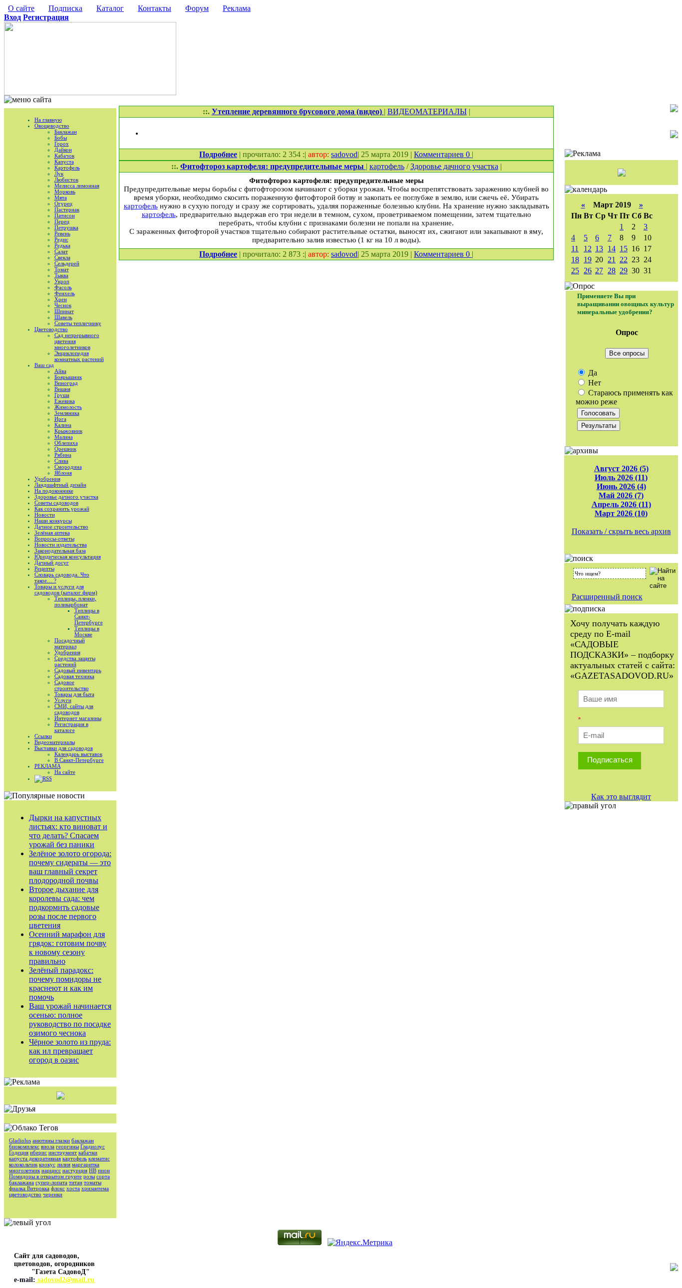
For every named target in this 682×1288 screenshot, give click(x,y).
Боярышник (68, 377)
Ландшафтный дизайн (60, 485)
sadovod (344, 154)
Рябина (62, 455)
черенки (52, 1194)
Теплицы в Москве (86, 631)
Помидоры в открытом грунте (45, 1176)
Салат (61, 251)
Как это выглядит (621, 796)
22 (624, 259)
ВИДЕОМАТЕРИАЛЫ (427, 111)
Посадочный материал (69, 643)
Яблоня (63, 473)
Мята (60, 197)
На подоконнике (53, 491)
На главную (48, 120)
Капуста (64, 162)
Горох (61, 144)
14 (612, 248)
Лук (58, 174)
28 (612, 270)
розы (89, 1176)
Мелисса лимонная (76, 185)
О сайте (21, 8)
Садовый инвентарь (77, 670)
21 (612, 259)
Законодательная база (60, 550)
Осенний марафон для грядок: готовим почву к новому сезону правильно (67, 947)
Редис (61, 239)
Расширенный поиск (607, 596)
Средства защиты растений (74, 661)
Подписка (65, 8)
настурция (74, 1170)
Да (591, 372)
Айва (60, 371)
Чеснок (62, 305)
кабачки (87, 1152)
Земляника (66, 413)
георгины (67, 1146)
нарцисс (51, 1170)
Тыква (61, 275)
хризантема (95, 1188)
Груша (61, 395)
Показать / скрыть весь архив (621, 531)
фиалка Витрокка (29, 1188)
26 (588, 270)
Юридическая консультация (67, 556)
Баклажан (65, 132)
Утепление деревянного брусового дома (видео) (298, 111)
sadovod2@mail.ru (64, 1280)
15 (624, 248)
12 (588, 248)
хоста (73, 1188)
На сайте (64, 772)
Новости (44, 515)
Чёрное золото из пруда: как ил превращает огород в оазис (70, 1051)
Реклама (237, 8)
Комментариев (440, 154)
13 (599, 248)
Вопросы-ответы (54, 539)
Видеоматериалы (54, 742)
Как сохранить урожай (61, 509)
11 (575, 248)
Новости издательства (60, 545)
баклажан (82, 1140)
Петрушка (66, 227)
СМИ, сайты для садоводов (73, 709)
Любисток (66, 180)
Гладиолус (92, 1146)
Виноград (66, 383)
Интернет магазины (77, 718)
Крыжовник (68, 431)
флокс (58, 1188)
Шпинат (64, 311)
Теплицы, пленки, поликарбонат (75, 601)
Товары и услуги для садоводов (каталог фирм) (65, 589)
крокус (47, 1164)
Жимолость (68, 407)
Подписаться (610, 759)
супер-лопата (51, 1182)
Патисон (64, 215)
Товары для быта (74, 694)
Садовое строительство (71, 685)
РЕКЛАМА (47, 766)
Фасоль (63, 287)
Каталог (110, 8)
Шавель (63, 317)
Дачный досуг (51, 562)
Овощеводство (51, 126)
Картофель (67, 168)
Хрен (60, 299)
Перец (61, 221)
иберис (38, 1152)
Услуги (62, 700)
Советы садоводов (56, 503)
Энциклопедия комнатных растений (79, 356)
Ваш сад (44, 365)
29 (624, 270)
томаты (92, 1182)
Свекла (62, 257)
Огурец (63, 203)
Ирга (60, 419)
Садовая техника (74, 676)
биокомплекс (24, 1146)
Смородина (68, 467)
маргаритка (85, 1164)
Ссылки (43, 736)
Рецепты (44, 568)
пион (104, 1170)
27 (599, 270)
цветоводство (25, 1194)
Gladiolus (20, 1140)
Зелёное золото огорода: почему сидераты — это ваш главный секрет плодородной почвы (70, 867)
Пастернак (66, 209)
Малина (63, 437)
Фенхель (64, 293)
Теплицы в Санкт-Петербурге (88, 616)
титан (75, 1182)
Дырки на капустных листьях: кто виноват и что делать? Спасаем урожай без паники (68, 831)
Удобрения (47, 479)
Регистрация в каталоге (71, 727)
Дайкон (63, 150)
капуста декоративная (35, 1158)
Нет (593, 382)
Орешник (65, 449)
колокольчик (23, 1164)
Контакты (154, 8)
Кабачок (64, 156)
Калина (62, 425)
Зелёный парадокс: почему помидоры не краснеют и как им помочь (65, 983)
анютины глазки (51, 1140)
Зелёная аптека (52, 533)
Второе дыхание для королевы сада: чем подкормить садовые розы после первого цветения (64, 907)
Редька (62, 245)
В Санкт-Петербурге (79, 760)
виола (47, 1146)
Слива (61, 461)
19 (588, 259)
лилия (63, 1164)
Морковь (64, 191)
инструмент (62, 1152)
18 (575, 259)
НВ (92, 1170)
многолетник (24, 1170)
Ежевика (64, 401)
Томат (61, 269)
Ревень (62, 233)
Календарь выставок (78, 754)
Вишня (62, 389)
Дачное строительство (61, 527)
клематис (99, 1158)
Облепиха (66, 443)
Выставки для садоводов (63, 748)
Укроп (61, 281)
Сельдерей (66, 263)
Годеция (18, 1152)
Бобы (60, 138)
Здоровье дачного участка (66, 497)
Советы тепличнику (77, 323)
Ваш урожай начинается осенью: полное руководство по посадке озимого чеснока (70, 1019)
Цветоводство (51, 329)
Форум (197, 8)
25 (575, 270)
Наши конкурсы (53, 521)
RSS (47, 778)
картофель (74, 1158)
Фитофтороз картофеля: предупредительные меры (273, 166)
